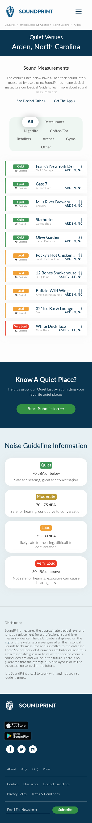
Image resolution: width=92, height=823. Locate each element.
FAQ (35, 769)
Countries (10, 25)
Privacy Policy (17, 794)
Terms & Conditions (46, 794)
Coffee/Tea (59, 131)
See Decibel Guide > (31, 101)
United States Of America (34, 25)
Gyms (70, 139)
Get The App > (64, 101)
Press (46, 769)
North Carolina (61, 25)
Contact (13, 784)
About (11, 769)
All (30, 122)
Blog (24, 769)
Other (46, 147)
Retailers (24, 139)
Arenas (48, 139)
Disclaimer (30, 784)
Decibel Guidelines (56, 784)
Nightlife (31, 131)
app (7, 642)
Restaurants (54, 122)
